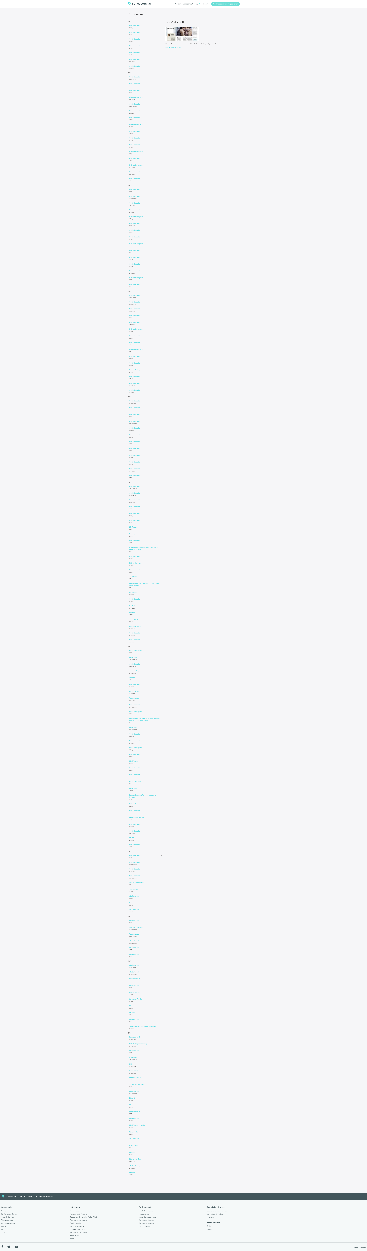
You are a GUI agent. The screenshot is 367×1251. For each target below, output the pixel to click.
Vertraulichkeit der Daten (215, 1214)
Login (205, 3)
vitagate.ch (133, 1057)
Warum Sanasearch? (183, 3)
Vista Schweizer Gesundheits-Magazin (142, 1026)
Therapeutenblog (7, 1220)
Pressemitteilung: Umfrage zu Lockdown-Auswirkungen (144, 584)
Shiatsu (72, 1238)
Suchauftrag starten (8, 1223)
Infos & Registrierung (146, 1211)
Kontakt (4, 1226)
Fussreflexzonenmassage (78, 1220)
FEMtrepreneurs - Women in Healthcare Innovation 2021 (143, 548)
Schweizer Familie (135, 999)
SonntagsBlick (134, 534)
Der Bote (132, 606)
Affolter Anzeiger (135, 1166)
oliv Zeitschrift (134, 896)
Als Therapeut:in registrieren (225, 3)
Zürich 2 (132, 1098)
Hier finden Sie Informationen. (41, 1196)
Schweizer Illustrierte (136, 1084)
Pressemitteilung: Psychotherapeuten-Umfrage (143, 796)
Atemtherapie (74, 1235)
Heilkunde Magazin (136, 97)
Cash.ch (132, 613)
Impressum (211, 1217)
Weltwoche (133, 1006)
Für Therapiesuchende (9, 1214)
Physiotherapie (75, 1211)
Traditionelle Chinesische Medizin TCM (83, 1217)
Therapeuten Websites (146, 1220)
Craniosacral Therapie (77, 1229)
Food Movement (135, 1078)
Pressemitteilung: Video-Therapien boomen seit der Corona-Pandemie (144, 719)
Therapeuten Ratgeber (146, 1223)
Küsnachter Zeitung (136, 1159)
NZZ (130, 903)
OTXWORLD (133, 1071)
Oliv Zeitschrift (134, 25)
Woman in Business (136, 927)
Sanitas (209, 1229)
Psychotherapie (75, 1223)
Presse (3, 1229)
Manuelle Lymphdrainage (78, 1232)
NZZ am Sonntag (135, 563)
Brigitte (132, 1152)
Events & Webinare (145, 1226)
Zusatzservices (144, 1214)
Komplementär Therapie (78, 1214)
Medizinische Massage (77, 1226)
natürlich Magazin (135, 626)
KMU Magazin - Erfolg (137, 1125)
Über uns (4, 1211)
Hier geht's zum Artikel (173, 47)
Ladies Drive (133, 1145)
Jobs (3, 1232)
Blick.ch (132, 1105)
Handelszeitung (134, 992)
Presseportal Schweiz (136, 817)
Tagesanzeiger (134, 698)
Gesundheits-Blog (7, 1217)
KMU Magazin (134, 657)
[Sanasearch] (141, 4)
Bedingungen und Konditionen (217, 1211)
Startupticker (134, 889)
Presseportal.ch (134, 979)
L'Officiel (132, 1173)
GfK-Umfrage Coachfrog (138, 1044)
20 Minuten (133, 527)
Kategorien (75, 1207)
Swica (209, 1226)
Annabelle (132, 678)
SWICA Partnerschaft (136, 882)
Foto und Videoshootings (147, 1217)
